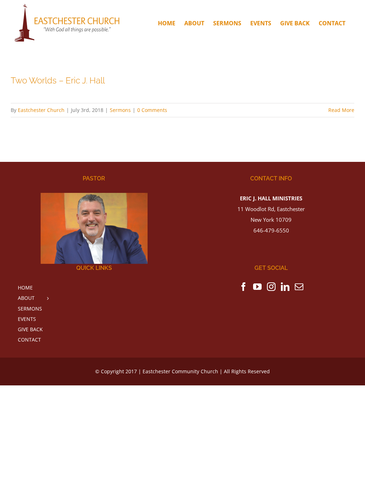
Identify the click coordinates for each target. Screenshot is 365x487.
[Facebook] (243, 286)
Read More (341, 110)
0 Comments (152, 110)
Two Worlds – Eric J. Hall (58, 81)
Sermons (120, 110)
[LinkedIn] (285, 286)
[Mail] (299, 286)
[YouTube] (257, 286)
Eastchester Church (41, 110)
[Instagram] (271, 286)
